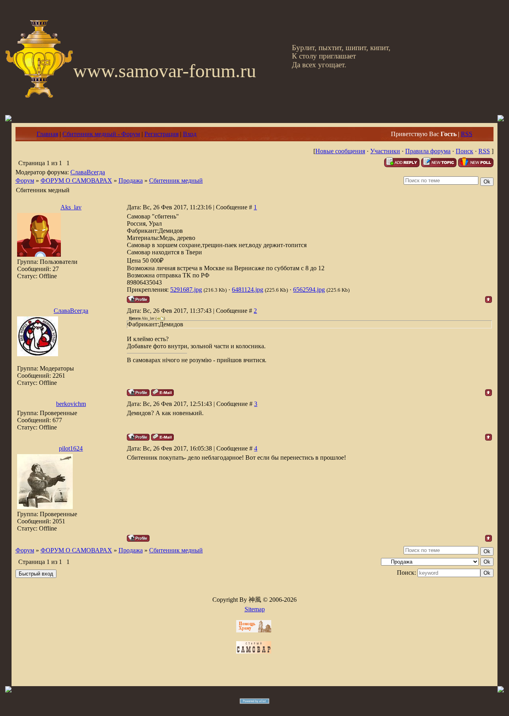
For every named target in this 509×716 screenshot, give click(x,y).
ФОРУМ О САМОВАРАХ (76, 180)
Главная (47, 134)
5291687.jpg (186, 289)
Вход (189, 134)
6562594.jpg (309, 289)
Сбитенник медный (176, 180)
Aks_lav (71, 207)
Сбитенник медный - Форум (101, 134)
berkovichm (71, 403)
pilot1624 (71, 448)
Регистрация (161, 134)
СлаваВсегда (87, 172)
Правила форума (428, 151)
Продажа (131, 180)
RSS (466, 134)
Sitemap (255, 609)
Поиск (464, 151)
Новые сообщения (340, 151)
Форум (25, 180)
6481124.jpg (247, 289)
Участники (385, 151)
